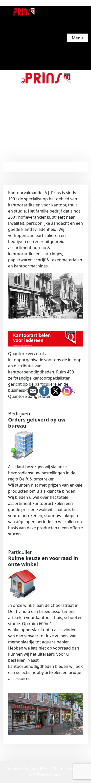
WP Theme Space (45, 775)
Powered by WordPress (30, 769)
